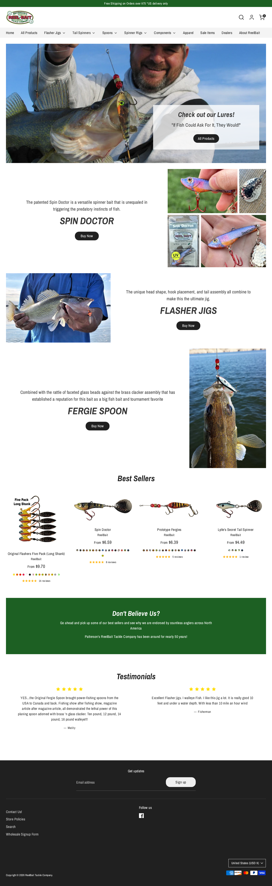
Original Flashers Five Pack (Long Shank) (36, 553)
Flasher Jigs (53, 32)
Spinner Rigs (133, 32)
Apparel (188, 32)
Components (163, 32)
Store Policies (15, 819)
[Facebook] (141, 815)
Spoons (107, 32)
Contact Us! (14, 811)
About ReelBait (249, 32)
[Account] (252, 17)
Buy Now (87, 235)
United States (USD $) (245, 863)
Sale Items (207, 32)
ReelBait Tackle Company (38, 875)
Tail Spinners (81, 32)
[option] (136, 103)
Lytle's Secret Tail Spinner (235, 529)
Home (10, 32)
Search (11, 826)
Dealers (227, 32)
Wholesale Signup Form (22, 834)
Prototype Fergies (169, 529)
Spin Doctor (103, 529)
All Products (29, 32)
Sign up (180, 782)
